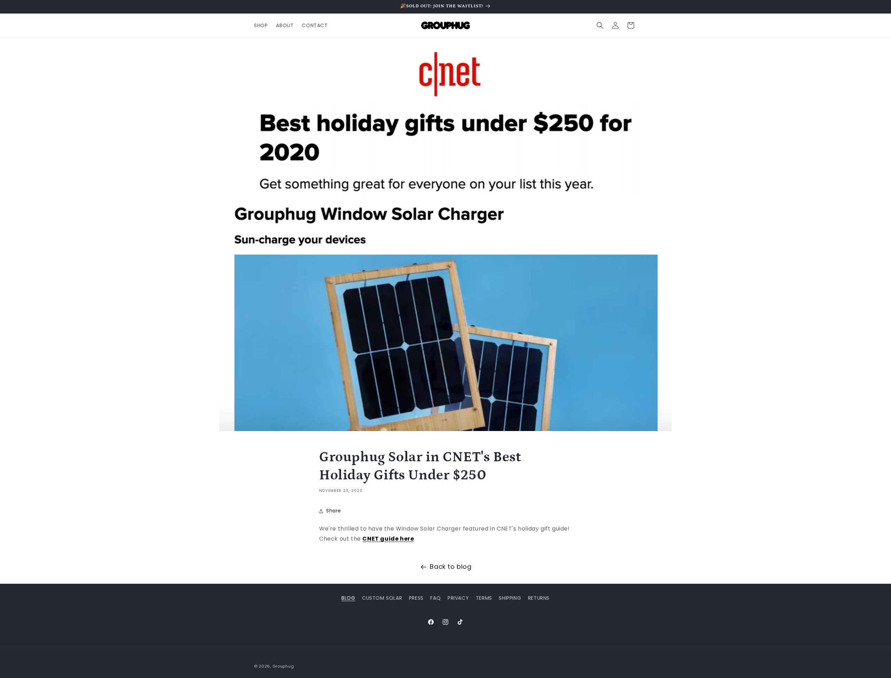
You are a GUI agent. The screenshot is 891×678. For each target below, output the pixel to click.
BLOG (348, 598)
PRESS (416, 598)
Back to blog (450, 566)
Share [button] (333, 510)
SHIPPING (510, 598)
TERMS (484, 598)
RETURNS (539, 598)
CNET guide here (388, 539)
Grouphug (283, 666)
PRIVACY (458, 598)
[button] (600, 25)
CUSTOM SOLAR (382, 598)
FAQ (435, 598)
